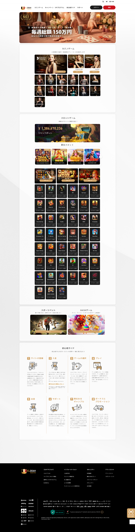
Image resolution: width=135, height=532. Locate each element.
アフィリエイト (109, 473)
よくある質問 (67, 483)
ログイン (96, 7)
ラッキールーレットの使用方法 (71, 486)
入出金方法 (67, 473)
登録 (109, 7)
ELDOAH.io (46, 482)
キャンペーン (49, 7)
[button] (111, 1)
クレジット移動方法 (69, 476)
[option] (67, 27)
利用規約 (89, 473)
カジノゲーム (39, 7)
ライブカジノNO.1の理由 (50, 476)
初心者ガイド (71, 7)
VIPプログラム (59, 7)
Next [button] (106, 27)
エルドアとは (47, 473)
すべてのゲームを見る (40, 196)
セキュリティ (90, 483)
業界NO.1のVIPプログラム (50, 479)
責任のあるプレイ (91, 476)
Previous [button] (29, 27)
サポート (80, 7)
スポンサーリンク (109, 476)
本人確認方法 (67, 479)
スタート (60, 71)
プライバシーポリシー (92, 479)
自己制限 (89, 486)
